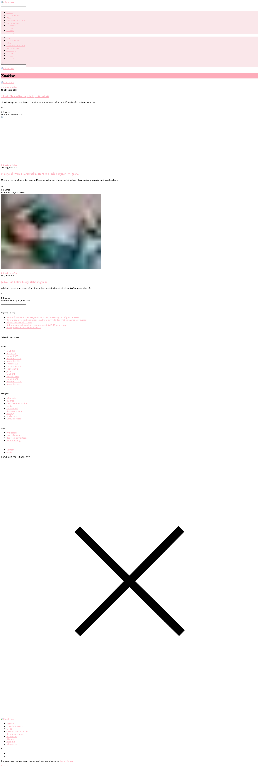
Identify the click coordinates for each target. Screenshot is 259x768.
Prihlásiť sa (11, 432)
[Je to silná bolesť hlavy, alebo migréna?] (51, 268)
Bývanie (9, 28)
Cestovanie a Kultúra (15, 20)
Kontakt (10, 449)
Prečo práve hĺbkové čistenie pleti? (23, 327)
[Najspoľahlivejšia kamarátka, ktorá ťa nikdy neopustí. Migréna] (41, 160)
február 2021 (12, 376)
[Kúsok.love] (7, 2)
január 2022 (12, 356)
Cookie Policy (66, 761)
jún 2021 (10, 374)
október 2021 (12, 363)
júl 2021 (10, 371)
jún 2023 (10, 351)
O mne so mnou (13, 23)
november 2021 (13, 361)
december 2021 (13, 358)
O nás (9, 452)
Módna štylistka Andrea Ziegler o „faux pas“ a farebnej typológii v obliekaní (43, 317)
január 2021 (12, 379)
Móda (8, 18)
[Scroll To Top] (2, 749)
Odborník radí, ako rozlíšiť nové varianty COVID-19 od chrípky (36, 325)
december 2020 (14, 381)
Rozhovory (11, 26)
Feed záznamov (14, 435)
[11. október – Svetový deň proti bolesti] (7, 82)
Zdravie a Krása (13, 15)
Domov (9, 13)
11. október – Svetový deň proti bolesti (25, 96)
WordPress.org (13, 440)
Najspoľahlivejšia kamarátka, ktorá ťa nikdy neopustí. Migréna (40, 174)
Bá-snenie (11, 33)
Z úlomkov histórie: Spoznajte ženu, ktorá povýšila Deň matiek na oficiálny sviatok (46, 320)
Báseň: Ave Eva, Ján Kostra (19, 322)
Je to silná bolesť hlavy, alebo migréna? (25, 282)
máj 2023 (11, 353)
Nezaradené (12, 408)
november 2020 (14, 384)
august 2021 (12, 369)
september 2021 (14, 366)
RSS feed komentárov (16, 438)
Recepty (10, 31)
